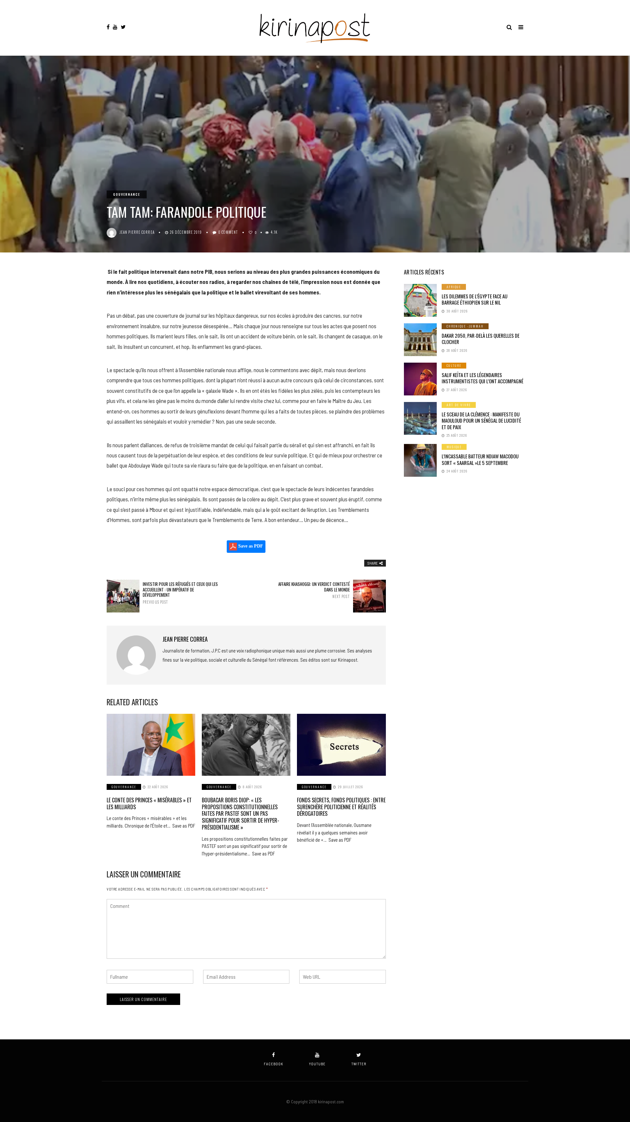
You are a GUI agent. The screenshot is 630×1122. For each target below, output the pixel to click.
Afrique (454, 286)
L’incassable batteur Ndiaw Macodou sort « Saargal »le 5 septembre (480, 459)
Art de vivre (459, 404)
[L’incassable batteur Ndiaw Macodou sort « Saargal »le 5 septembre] (420, 460)
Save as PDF (250, 546)
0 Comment (228, 232)
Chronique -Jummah (465, 326)
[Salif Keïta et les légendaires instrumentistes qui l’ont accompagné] (420, 379)
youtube (317, 1064)
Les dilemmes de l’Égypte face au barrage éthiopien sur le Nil (474, 299)
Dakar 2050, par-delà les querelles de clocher (480, 339)
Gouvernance (126, 194)
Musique (454, 446)
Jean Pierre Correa (137, 232)
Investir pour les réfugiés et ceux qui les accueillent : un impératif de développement (180, 593)
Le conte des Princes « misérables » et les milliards (149, 803)
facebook (273, 1064)
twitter (358, 1064)
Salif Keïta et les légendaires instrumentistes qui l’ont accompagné (482, 378)
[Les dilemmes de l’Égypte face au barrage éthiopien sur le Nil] (420, 300)
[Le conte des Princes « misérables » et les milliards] (151, 745)
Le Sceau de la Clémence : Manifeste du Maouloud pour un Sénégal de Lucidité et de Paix (481, 421)
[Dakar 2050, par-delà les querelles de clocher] (420, 339)
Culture (454, 365)
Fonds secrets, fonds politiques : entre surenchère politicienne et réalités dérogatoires (341, 807)
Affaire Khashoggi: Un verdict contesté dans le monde (313, 590)
